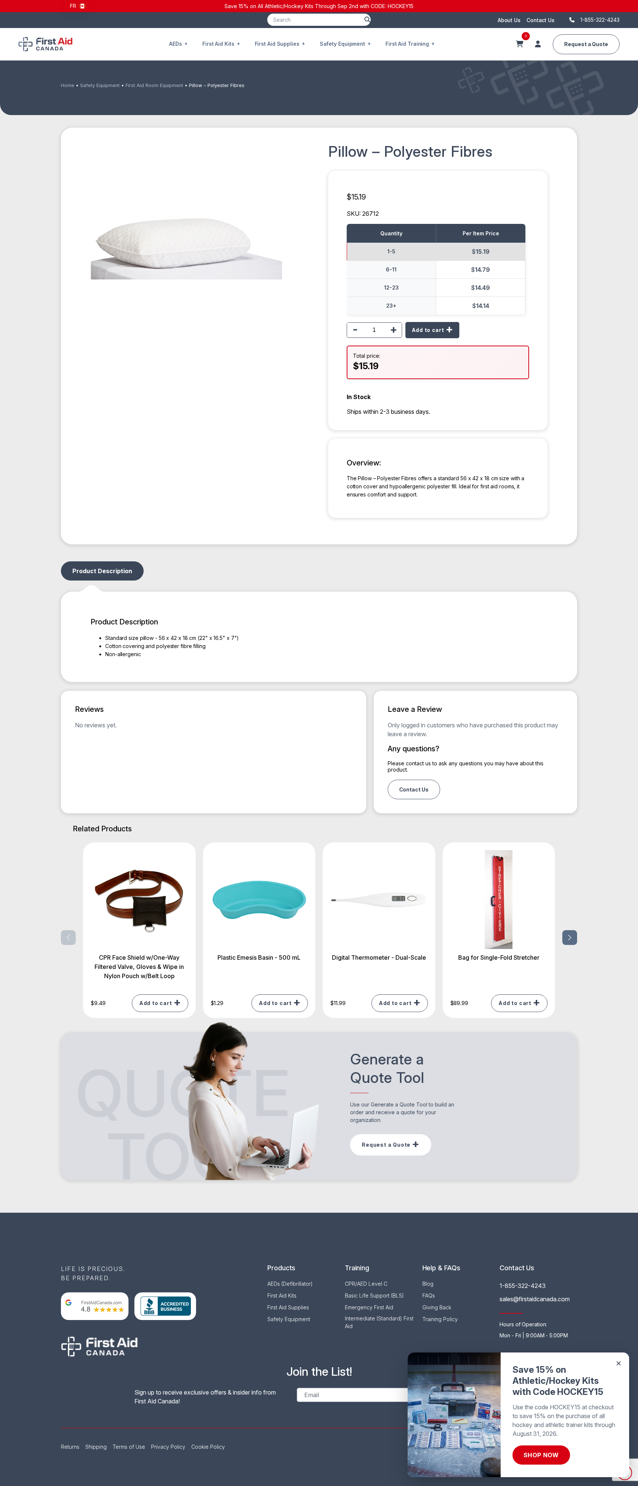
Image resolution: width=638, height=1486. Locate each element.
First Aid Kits (218, 44)
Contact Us (540, 20)
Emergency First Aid (369, 1307)
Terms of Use (129, 1447)
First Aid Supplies (277, 44)
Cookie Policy (208, 1447)
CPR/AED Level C (366, 1284)
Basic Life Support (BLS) (374, 1295)
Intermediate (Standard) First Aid (379, 1322)
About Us (509, 20)
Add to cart (428, 330)
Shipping (96, 1447)
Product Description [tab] (102, 571)
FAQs (428, 1295)
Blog (427, 1284)
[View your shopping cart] (519, 44)
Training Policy (440, 1319)
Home (67, 85)
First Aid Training (407, 44)
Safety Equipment (342, 44)
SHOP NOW (541, 1455)
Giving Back (436, 1307)
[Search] (367, 20)
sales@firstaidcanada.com (535, 1299)
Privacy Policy (168, 1447)
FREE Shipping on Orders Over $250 (484, 6)
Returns (70, 1447)
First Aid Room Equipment (154, 85)
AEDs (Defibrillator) (290, 1284)
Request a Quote (586, 44)
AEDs (175, 44)
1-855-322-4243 (523, 1285)
